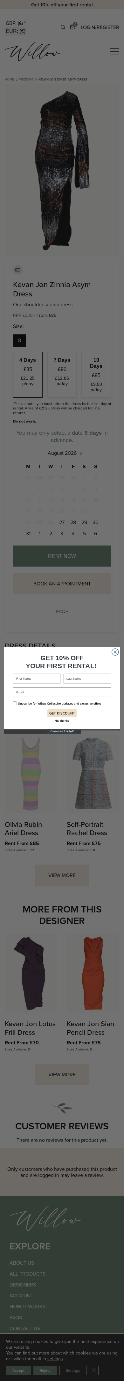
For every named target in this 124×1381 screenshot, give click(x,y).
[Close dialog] (115, 652)
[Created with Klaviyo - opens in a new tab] (62, 731)
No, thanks (62, 720)
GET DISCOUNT (62, 713)
